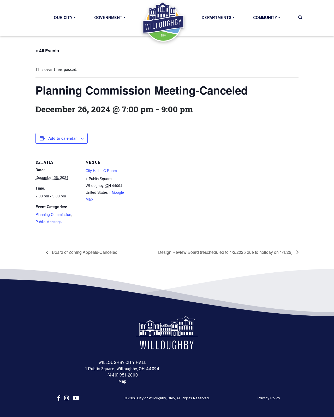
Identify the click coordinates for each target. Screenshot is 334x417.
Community (265, 18)
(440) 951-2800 (122, 375)
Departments (216, 18)
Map (122, 381)
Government (108, 18)
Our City (63, 18)
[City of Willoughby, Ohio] (167, 333)
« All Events (47, 51)
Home (164, 22)
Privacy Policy (268, 398)
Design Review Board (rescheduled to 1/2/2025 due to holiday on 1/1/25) (226, 252)
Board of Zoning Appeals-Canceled (84, 252)
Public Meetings (48, 221)
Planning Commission (53, 214)
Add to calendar (62, 138)
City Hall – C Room (101, 170)
